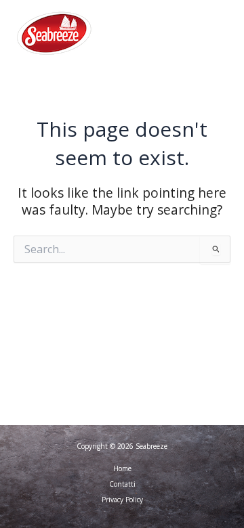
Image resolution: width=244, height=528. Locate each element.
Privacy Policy (122, 499)
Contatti (122, 484)
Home (122, 468)
